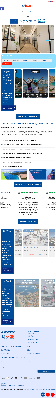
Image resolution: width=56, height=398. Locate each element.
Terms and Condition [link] (32, 342)
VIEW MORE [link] (49, 40)
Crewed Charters (33, 362)
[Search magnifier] (33, 12)
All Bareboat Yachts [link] (32, 333)
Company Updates (6, 360)
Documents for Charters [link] (33, 339)
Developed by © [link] (42, 389)
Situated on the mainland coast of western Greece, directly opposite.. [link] (27, 287)
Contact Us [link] (29, 350)
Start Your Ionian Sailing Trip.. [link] (27, 281)
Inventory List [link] (31, 340)
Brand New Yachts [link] (5, 349)
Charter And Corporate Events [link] (33, 353)
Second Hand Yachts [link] (5, 350)
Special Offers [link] (31, 336)
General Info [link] (30, 338)
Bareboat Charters (5, 362)
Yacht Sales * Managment (34, 360)
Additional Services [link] (31, 352)
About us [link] (29, 349)
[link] (2, 8)
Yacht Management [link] (5, 353)
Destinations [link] (30, 335)
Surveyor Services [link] (4, 352)
